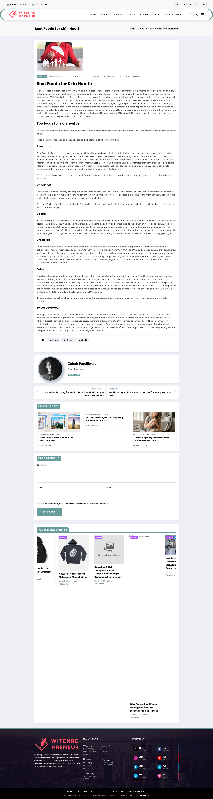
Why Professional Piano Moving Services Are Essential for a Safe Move (51, 707)
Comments (41, 465)
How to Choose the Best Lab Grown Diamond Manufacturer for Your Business (86, 563)
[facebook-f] (178, 4)
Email (109, 487)
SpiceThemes (143, 795)
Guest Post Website (135, 791)
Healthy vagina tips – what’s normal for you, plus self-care (140, 394)
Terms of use (117, 791)
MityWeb (124, 795)
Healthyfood (66, 76)
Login (179, 14)
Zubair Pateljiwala (93, 76)
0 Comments (133, 76)
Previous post (98, 389)
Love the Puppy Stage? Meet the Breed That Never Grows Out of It (151, 439)
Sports (94, 791)
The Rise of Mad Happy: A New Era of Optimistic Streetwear (123, 570)
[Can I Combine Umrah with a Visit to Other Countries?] (59, 422)
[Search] (190, 14)
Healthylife (76, 76)
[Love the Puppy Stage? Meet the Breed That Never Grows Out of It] (154, 422)
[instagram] (197, 4)
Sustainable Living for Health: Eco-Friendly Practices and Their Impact (74, 394)
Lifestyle (143, 14)
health (40, 223)
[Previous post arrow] (37, 392)
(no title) (106, 746)
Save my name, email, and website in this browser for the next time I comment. (74, 503)
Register (168, 14)
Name (39, 487)
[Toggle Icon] (202, 14)
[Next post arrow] (175, 392)
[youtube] (204, 4)
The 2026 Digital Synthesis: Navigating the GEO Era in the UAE (104, 419)
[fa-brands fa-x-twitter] (184, 4)
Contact (155, 14)
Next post (113, 389)
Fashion (131, 14)
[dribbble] (191, 4)
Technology (81, 791)
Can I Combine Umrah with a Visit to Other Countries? (56, 439)
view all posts (74, 374)
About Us (105, 14)
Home (93, 14)
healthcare (56, 76)
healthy (97, 162)
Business (118, 14)
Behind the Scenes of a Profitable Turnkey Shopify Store (157, 558)
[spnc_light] (197, 14)
